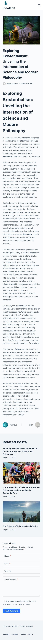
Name (7, 556)
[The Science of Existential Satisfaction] (21, 511)
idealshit (9, 8)
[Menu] (39, 5)
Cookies (15, 634)
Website (7, 571)
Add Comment (11, 579)
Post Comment (11, 611)
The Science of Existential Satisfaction (20, 526)
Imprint (6, 634)
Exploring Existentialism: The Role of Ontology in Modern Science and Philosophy (20, 451)
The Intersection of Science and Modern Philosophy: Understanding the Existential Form (21, 490)
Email (7, 563)
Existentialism (26, 84)
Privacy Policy (27, 634)
